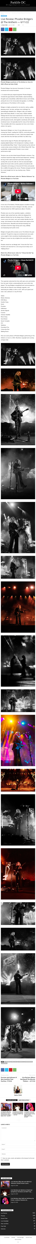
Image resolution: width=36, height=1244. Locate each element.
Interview (3, 1229)
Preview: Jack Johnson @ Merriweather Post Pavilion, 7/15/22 (9, 1079)
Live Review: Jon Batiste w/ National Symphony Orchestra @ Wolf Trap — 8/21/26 (18, 1113)
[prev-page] (17, 1120)
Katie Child (4, 25)
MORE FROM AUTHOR (24, 1100)
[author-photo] (18, 1089)
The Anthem (4, 1063)
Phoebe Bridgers (28, 1061)
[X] (6, 29)
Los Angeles (20, 1061)
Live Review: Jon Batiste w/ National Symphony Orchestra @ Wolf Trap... (21, 1190)
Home (2, 12)
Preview (3, 1215)
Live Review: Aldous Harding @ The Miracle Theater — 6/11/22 (27, 1079)
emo (12, 1061)
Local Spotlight (4, 1221)
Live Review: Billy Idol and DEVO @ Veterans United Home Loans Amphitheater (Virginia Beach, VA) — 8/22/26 (6, 1114)
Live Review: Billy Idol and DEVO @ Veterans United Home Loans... (21, 1182)
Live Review (7, 12)
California (7, 1061)
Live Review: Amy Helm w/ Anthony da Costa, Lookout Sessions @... (22, 1199)
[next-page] (19, 1120)
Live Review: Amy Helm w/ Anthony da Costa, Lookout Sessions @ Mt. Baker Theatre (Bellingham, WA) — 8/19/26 (29, 1114)
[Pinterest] (10, 29)
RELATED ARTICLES (11, 1100)
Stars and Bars (4, 1223)
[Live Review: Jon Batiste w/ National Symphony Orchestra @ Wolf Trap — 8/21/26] (18, 1107)
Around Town (4, 1218)
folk (16, 1061)
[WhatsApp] (14, 29)
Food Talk (3, 1226)
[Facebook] (2, 29)
